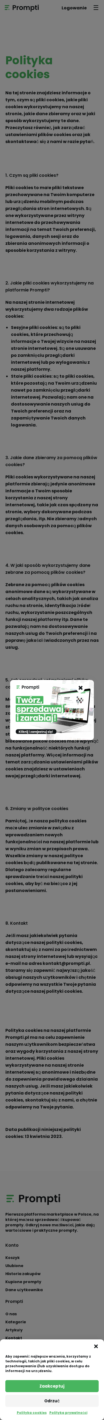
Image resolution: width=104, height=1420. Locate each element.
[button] (96, 1346)
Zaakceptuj (52, 1386)
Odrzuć (52, 1401)
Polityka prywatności (68, 1412)
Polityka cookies (32, 1412)
